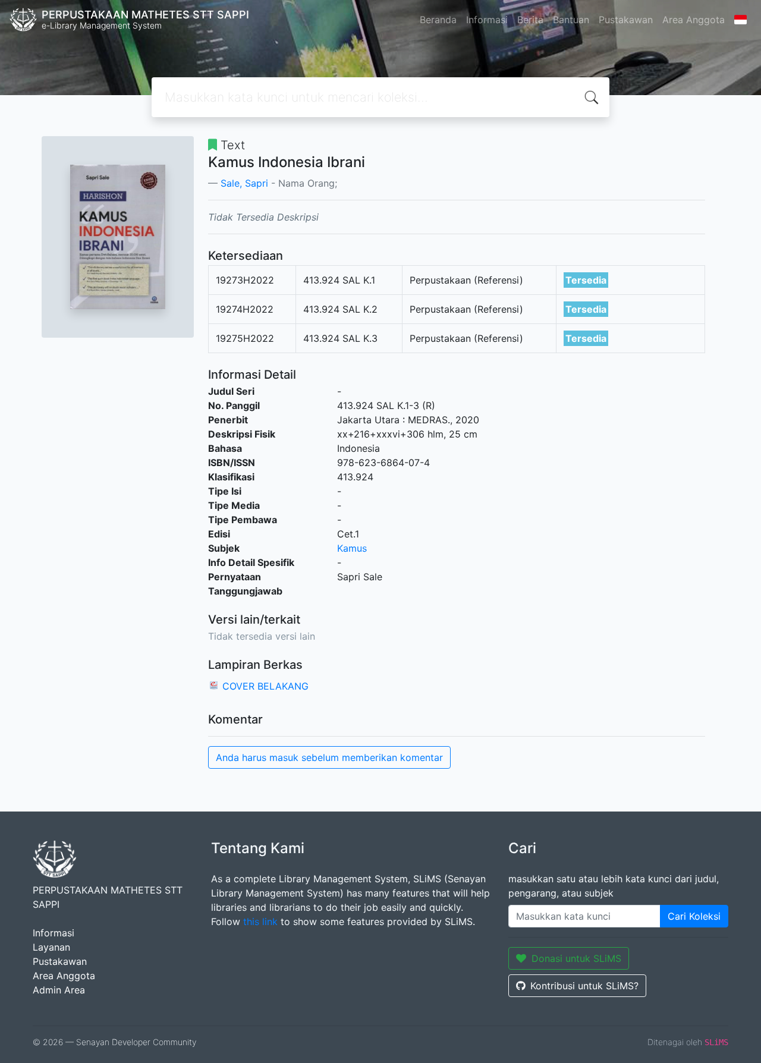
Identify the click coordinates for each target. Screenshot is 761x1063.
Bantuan (571, 20)
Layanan (51, 947)
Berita (530, 20)
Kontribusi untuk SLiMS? (584, 986)
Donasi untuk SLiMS (576, 958)
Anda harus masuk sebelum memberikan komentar (329, 757)
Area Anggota (693, 20)
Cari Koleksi (694, 916)
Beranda (438, 20)
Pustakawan (626, 20)
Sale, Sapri (244, 183)
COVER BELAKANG (265, 686)
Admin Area (59, 990)
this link (260, 921)
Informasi (487, 20)
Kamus (352, 548)
